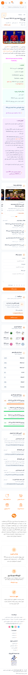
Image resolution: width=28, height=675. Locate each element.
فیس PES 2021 (20, 32)
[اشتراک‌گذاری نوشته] (3, 15)
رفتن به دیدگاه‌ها (6, 25)
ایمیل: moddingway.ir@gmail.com (13, 623)
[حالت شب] (6, 2)
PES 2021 (9, 47)
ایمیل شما (23, 264)
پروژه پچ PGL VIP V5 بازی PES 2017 (16, 415)
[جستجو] (3, 7)
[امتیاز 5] (14, 285)
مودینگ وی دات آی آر (8, 51)
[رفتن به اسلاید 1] (16, 216)
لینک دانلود (17, 139)
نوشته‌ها (20, 14)
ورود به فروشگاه (14, 582)
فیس (20, 47)
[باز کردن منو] (25, 2)
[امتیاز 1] (24, 285)
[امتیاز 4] (17, 285)
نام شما (23, 258)
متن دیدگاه (23, 270)
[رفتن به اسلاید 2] (14, 216)
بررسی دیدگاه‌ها (14, 317)
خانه (24, 14)
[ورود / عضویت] (2, 2)
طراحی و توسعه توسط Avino (21, 673)
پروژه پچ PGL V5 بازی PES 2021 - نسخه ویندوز (14, 408)
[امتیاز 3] (19, 285)
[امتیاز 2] (21, 285)
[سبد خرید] (9, 2)
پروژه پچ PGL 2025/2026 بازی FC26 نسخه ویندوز (13, 422)
